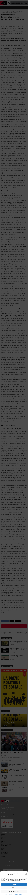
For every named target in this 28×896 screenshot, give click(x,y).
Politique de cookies (8, 894)
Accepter (14, 884)
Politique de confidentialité (18, 894)
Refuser (14, 887)
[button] (26, 873)
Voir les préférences (14, 891)
